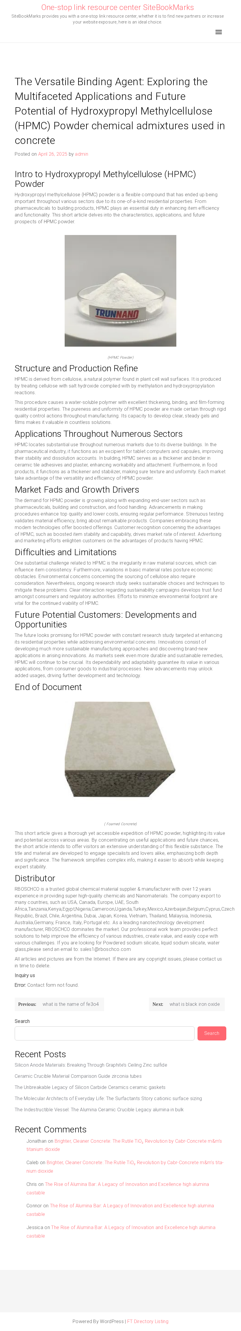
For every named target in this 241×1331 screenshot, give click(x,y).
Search (22, 1021)
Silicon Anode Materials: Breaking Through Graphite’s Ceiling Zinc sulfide (91, 1065)
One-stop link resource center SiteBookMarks (117, 7)
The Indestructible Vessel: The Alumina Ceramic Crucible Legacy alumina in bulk (99, 1109)
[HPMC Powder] (120, 292)
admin (81, 154)
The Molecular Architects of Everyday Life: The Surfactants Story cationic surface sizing (108, 1098)
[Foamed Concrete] (120, 759)
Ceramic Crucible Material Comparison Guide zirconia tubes (78, 1076)
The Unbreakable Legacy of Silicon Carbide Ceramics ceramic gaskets (90, 1087)
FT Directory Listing (147, 1321)
